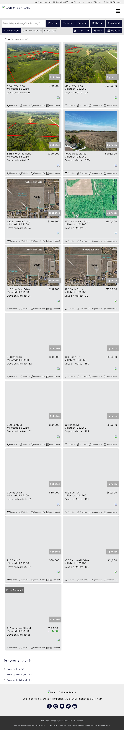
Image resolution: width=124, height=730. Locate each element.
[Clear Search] (75, 30)
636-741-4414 (114, 2)
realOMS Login (87, 725)
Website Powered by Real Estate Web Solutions (62, 721)
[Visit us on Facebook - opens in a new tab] (49, 706)
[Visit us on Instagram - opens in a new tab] (55, 706)
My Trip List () (78, 2)
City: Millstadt (31, 30)
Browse (15, 669)
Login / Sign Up (94, 2)
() (43, 2)
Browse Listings (102, 725)
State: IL (49, 30)
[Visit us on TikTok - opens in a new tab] (68, 706)
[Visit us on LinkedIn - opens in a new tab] (74, 706)
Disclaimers (73, 725)
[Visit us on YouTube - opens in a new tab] (62, 706)
